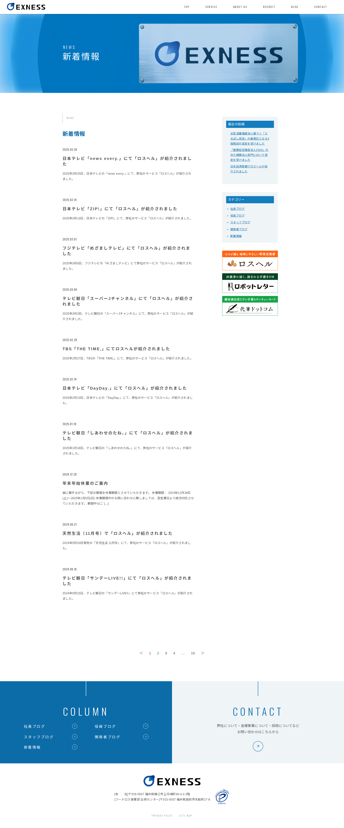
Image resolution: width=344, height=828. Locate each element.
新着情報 (236, 236)
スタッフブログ (240, 222)
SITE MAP (185, 815)
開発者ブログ (238, 229)
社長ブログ (237, 208)
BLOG (294, 7)
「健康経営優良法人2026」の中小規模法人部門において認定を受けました (249, 155)
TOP (187, 7)
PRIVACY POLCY (162, 815)
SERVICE (211, 7)
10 (193, 653)
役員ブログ (237, 215)
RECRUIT (269, 7)
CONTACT (320, 7)
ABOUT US (240, 7)
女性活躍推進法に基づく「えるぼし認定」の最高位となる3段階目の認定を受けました (249, 138)
